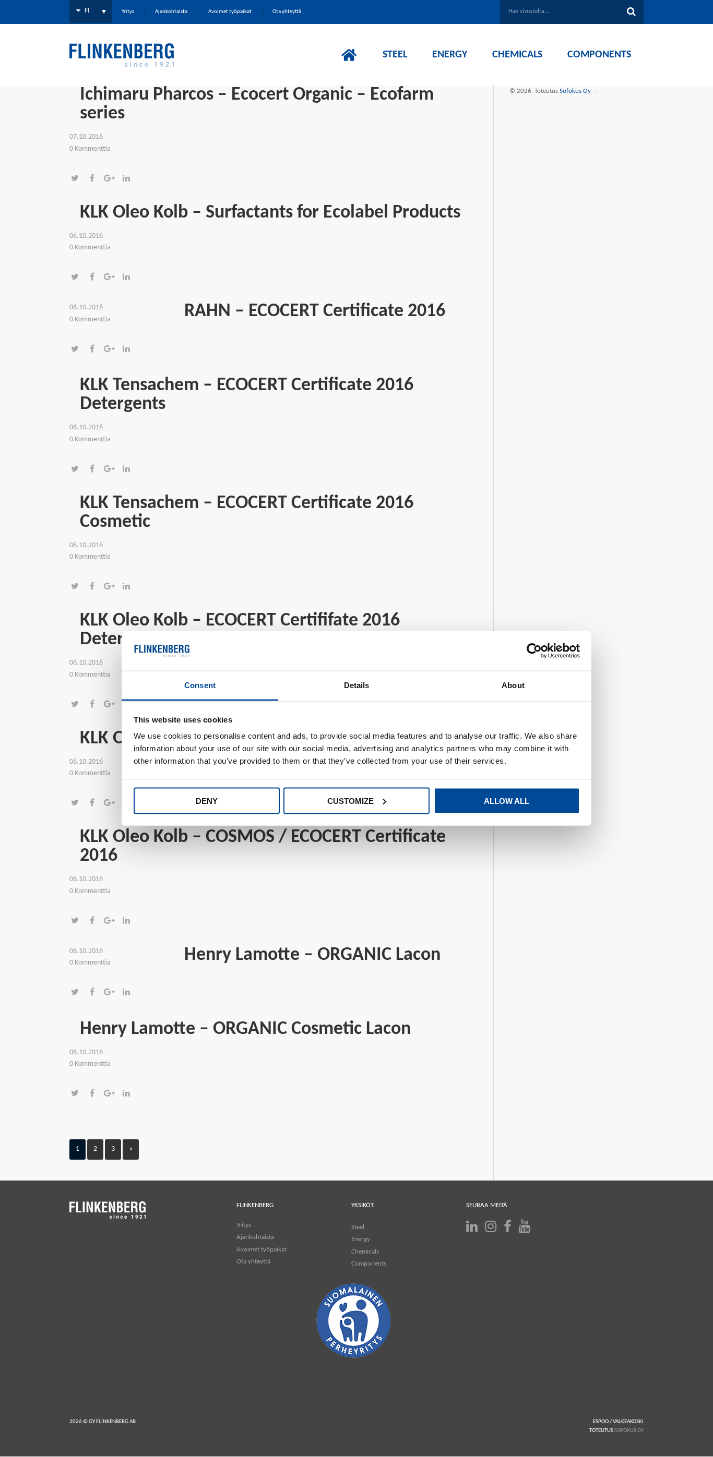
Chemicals (365, 1251)
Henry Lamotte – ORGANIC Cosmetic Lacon (245, 1029)
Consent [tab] (200, 685)
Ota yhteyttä (253, 1261)
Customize (350, 800)
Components (368, 1263)
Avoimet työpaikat (261, 1249)
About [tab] (513, 685)
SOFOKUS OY (629, 1431)
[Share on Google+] (112, 179)
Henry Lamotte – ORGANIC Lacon (312, 955)
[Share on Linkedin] (129, 179)
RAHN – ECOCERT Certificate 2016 (314, 311)
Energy (360, 1239)
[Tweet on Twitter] (78, 179)
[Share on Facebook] (95, 179)
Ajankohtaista (255, 1237)
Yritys (243, 1225)
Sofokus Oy (575, 91)
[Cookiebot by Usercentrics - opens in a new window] (534, 651)
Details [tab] (357, 685)
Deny (207, 800)
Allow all (506, 800)
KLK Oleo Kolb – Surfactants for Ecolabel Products (270, 212)
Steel (357, 1227)
